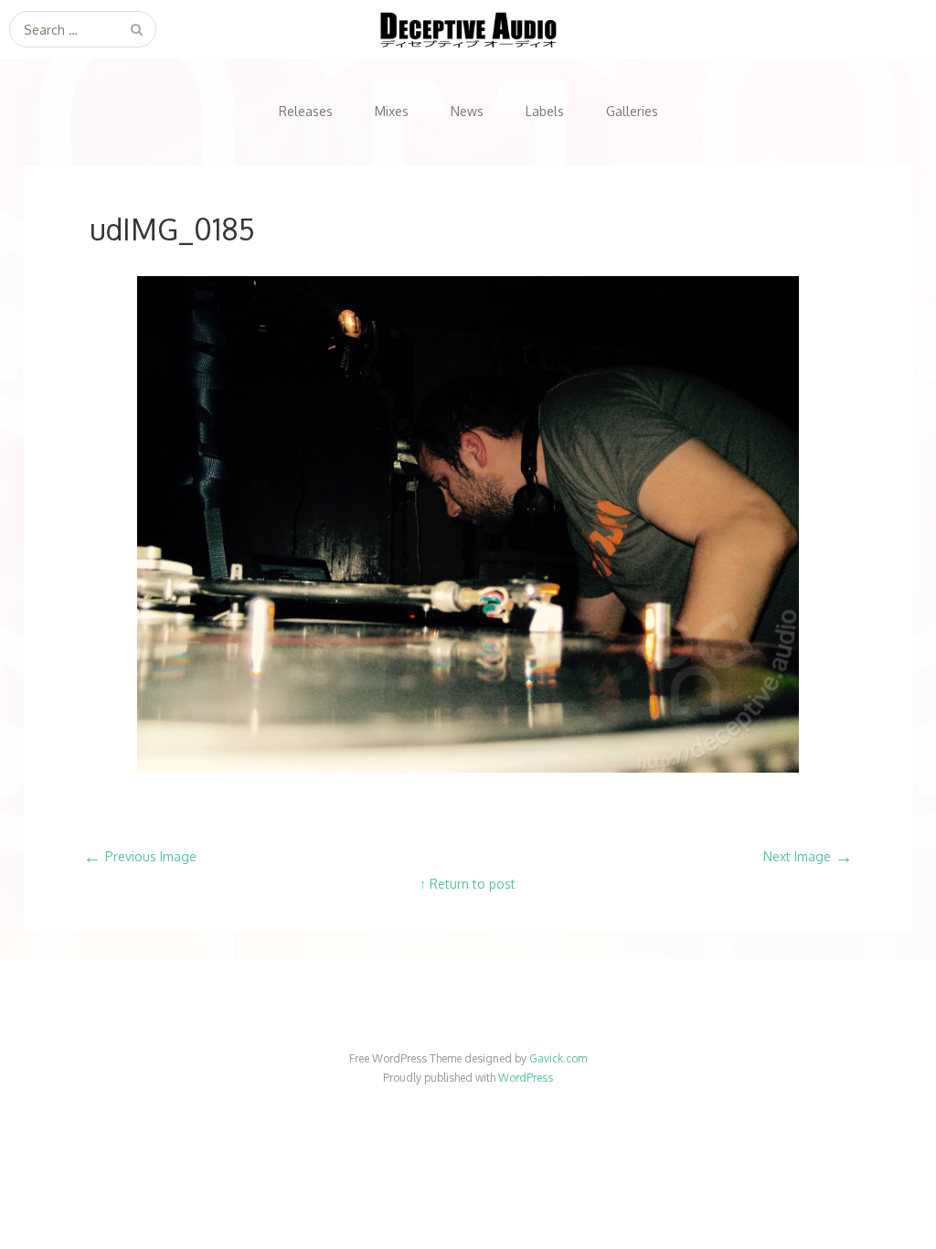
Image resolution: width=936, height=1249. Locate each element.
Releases (306, 111)
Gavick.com (558, 1058)
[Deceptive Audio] (468, 29)
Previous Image (140, 856)
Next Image (808, 856)
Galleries (632, 111)
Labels (545, 111)
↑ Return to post (468, 883)
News (467, 111)
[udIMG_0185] (468, 767)
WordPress (525, 1077)
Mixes (392, 111)
